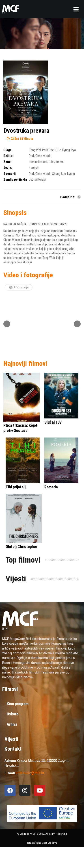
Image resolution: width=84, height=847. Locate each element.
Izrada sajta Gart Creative (42, 842)
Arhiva (12, 724)
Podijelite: (67, 197)
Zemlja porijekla (15, 180)
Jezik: (7, 168)
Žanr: (7, 162)
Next (77, 324)
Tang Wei (35, 150)
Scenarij (9, 174)
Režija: (8, 156)
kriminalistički (38, 162)
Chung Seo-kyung (63, 174)
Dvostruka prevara (26, 130)
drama (60, 162)
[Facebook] (10, 790)
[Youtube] (39, 790)
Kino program (17, 703)
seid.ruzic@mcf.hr (30, 773)
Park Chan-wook (40, 156)
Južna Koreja (37, 180)
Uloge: (8, 150)
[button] (76, 9)
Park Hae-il (49, 150)
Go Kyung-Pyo (67, 150)
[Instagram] (24, 790)
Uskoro (12, 714)
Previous (6, 324)
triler (51, 162)
